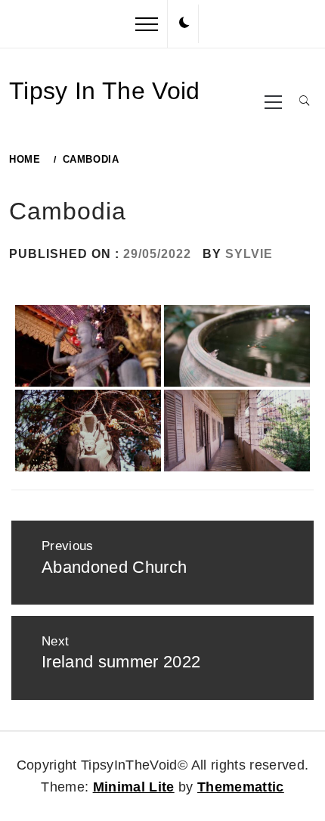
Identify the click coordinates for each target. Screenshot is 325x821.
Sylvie (249, 253)
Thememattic (240, 787)
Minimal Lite (134, 787)
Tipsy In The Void (104, 90)
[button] (184, 23)
